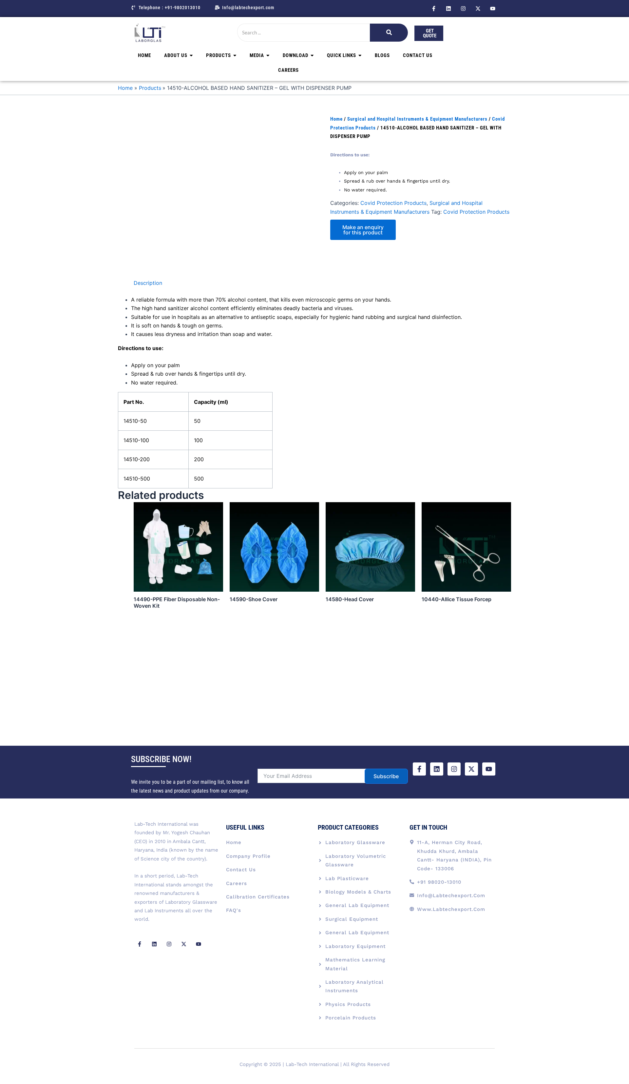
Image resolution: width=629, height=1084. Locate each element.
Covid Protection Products (393, 203)
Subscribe (386, 776)
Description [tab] (148, 283)
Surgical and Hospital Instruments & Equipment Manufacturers (417, 119)
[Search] (389, 33)
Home (336, 119)
